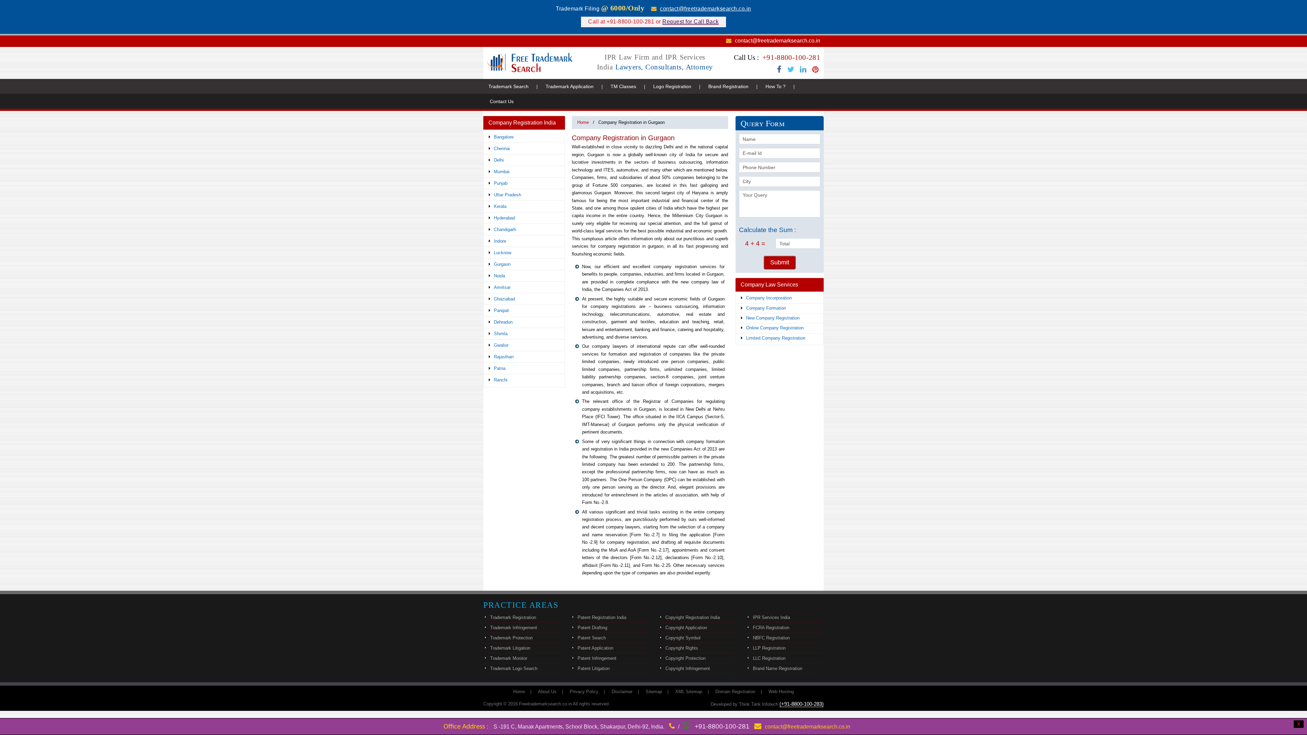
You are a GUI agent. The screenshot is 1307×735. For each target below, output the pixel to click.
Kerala (500, 206)
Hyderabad (504, 217)
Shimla (500, 333)
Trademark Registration (513, 617)
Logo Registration (672, 86)
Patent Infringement (597, 658)
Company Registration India (522, 123)
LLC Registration (769, 658)
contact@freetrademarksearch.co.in (705, 9)
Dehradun (503, 322)
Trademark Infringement (513, 627)
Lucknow (502, 252)
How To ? (775, 86)
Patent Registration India (602, 617)
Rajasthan (504, 356)
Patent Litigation (594, 668)
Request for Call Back (690, 21)
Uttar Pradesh (507, 194)
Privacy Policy (584, 691)
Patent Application (595, 648)
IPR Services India (771, 617)
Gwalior (501, 345)
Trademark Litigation (510, 648)
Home (583, 122)
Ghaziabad (504, 298)
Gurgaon (502, 264)
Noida (499, 275)
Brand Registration (728, 86)
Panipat (501, 310)
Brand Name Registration (777, 668)
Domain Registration (735, 691)
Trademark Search (508, 86)
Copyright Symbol (682, 637)
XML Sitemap (688, 691)
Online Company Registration (775, 327)
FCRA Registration (771, 627)
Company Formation (766, 308)
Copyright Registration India (692, 617)
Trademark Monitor (508, 658)
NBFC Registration (771, 637)
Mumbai (502, 171)
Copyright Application (686, 627)
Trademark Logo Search (513, 668)
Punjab (500, 183)
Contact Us (502, 101)
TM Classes (623, 86)
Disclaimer (622, 691)
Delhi (499, 160)
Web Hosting (781, 691)
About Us (547, 691)
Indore (500, 241)
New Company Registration (773, 318)
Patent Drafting (592, 627)
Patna (499, 368)
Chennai (502, 148)
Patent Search (592, 637)
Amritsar (502, 287)
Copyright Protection (685, 658)
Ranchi (500, 379)
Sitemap (654, 691)
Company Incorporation (769, 297)
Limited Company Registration (775, 338)
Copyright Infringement (687, 668)
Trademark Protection (511, 637)
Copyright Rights (681, 648)
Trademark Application (570, 86)
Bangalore (504, 137)
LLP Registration (769, 648)
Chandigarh (505, 229)
